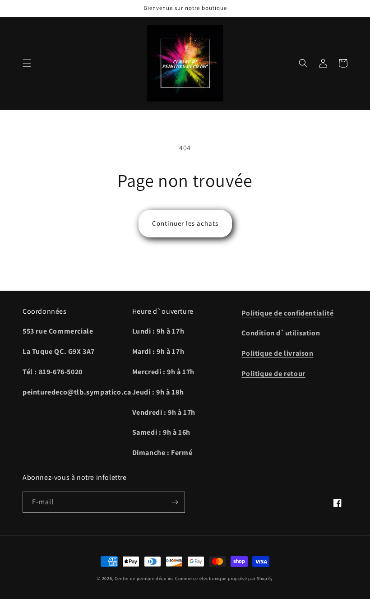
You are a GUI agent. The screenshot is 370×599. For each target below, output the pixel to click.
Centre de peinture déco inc (144, 578)
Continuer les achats (185, 223)
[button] (27, 63)
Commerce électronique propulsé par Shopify (224, 578)
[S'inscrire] (175, 502)
